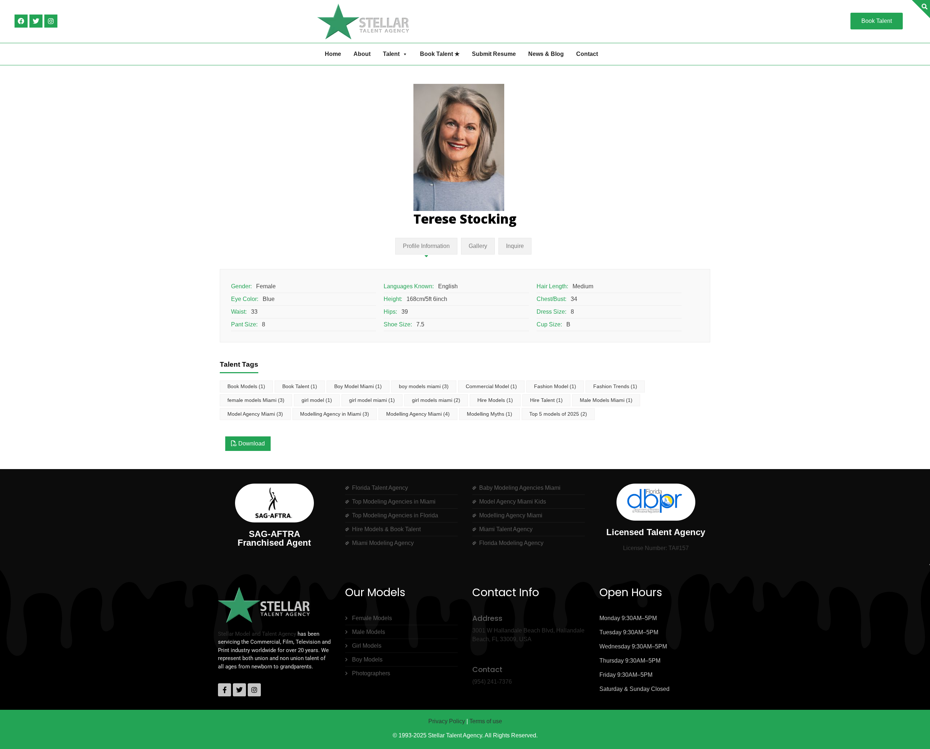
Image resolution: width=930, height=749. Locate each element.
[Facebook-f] (224, 689)
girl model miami (372, 400)
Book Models (246, 386)
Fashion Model (555, 386)
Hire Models (495, 400)
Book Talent (299, 386)
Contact (587, 54)
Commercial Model (491, 386)
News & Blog (546, 54)
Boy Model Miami (358, 386)
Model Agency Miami (255, 414)
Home (333, 54)
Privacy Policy (446, 721)
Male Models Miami (606, 400)
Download (251, 443)
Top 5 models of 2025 (558, 414)
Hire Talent (546, 400)
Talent (391, 54)
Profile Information (426, 246)
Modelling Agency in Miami (334, 414)
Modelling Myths (489, 414)
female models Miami (255, 400)
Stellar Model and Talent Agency (257, 634)
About (362, 54)
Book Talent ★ (440, 54)
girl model (317, 400)
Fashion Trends (615, 386)
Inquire (515, 246)
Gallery (478, 246)
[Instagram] (50, 21)
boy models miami (424, 386)
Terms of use (485, 721)
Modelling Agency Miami (418, 414)
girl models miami (436, 400)
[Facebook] (21, 21)
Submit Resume (494, 54)
